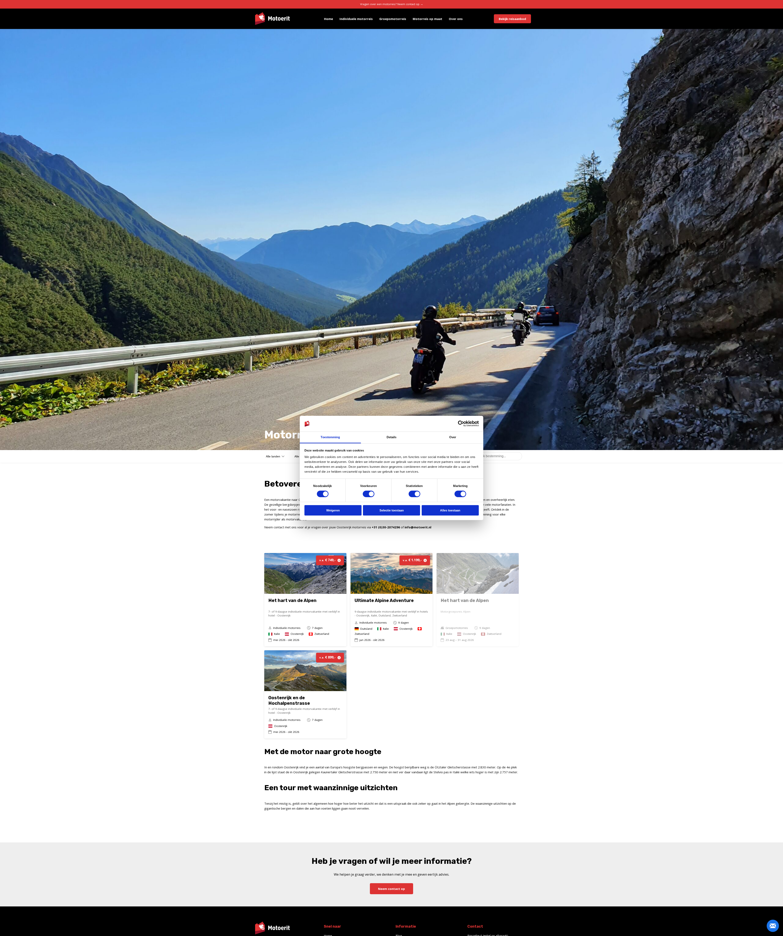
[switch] (368, 494)
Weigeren (333, 510)
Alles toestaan (450, 510)
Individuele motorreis (356, 19)
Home (328, 19)
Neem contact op (391, 889)
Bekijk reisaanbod (512, 19)
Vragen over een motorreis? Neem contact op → (391, 4)
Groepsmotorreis (392, 19)
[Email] (773, 926)
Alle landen (273, 456)
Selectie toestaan (391, 510)
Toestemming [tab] (330, 437)
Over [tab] (452, 437)
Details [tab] (392, 437)
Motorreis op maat (427, 19)
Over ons (456, 19)
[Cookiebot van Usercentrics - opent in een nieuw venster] (461, 423)
